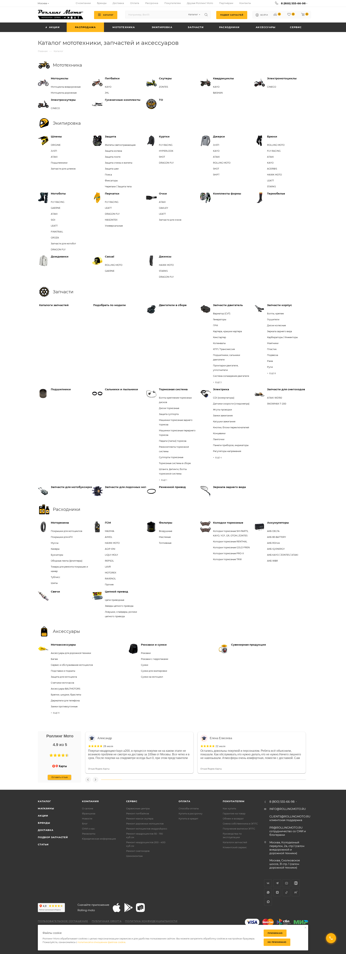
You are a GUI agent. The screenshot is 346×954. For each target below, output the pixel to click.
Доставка (45, 830)
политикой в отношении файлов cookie (101, 942)
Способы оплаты (189, 808)
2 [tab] (132, 779)
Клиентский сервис (235, 847)
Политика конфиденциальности (151, 921)
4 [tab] (173, 779)
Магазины (46, 808)
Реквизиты (88, 833)
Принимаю (275, 933)
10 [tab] (295, 779)
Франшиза (88, 813)
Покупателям (234, 801)
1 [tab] (111, 779)
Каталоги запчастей (235, 842)
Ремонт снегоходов (138, 850)
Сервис (131, 801)
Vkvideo (296, 883)
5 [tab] (193, 779)
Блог (85, 823)
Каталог (44, 801)
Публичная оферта (107, 921)
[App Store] (116, 907)
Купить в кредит (188, 818)
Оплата (184, 801)
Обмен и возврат (233, 818)
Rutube (296, 892)
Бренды (44, 822)
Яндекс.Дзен (277, 892)
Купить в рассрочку (190, 813)
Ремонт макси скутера (139, 818)
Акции (43, 815)
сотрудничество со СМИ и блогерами (287, 831)
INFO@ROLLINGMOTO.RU (287, 809)
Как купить (229, 808)
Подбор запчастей (53, 837)
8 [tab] (255, 779)
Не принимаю (277, 942)
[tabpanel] (139, 753)
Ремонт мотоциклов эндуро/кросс (146, 828)
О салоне (87, 808)
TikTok (286, 892)
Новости (87, 818)
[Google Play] (128, 907)
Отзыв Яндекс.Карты (99, 769)
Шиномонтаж (134, 855)
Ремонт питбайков (137, 813)
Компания (90, 801)
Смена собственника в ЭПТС (240, 823)
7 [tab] (234, 779)
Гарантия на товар (234, 813)
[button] (51, 755)
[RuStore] (140, 907)
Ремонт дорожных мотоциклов (145, 823)
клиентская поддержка (289, 818)
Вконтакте (268, 883)
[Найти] (206, 14)
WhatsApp (268, 892)
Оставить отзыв (59, 777)
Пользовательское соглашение (63, 921)
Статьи (43, 844)
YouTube (286, 883)
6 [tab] (213, 779)
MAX (268, 901)
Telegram (277, 883)
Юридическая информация (99, 838)
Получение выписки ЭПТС (239, 828)
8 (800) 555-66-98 (293, 3)
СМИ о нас (88, 828)
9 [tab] (275, 779)
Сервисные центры (138, 808)
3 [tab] (152, 779)
